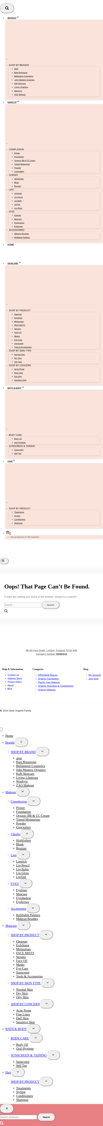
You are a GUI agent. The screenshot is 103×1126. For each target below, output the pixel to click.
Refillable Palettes (22, 237)
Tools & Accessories (23, 347)
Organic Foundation (48, 678)
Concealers (19, 171)
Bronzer (17, 186)
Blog (10, 688)
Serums (17, 329)
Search (46, 1117)
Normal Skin (19, 354)
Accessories (18, 908)
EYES (15, 884)
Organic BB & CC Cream (24, 160)
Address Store (15, 678)
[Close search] (7, 1108)
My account (95, 675)
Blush (16, 182)
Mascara (18, 219)
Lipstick (21, 861)
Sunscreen (18, 343)
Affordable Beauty (48, 675)
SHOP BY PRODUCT (25, 935)
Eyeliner (17, 215)
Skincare (11, 925)
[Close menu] (1, 729)
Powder (17, 168)
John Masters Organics (24, 80)
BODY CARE (20, 1038)
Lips (13, 855)
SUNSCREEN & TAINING (29, 1055)
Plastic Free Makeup (49, 682)
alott (16, 69)
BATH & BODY (16, 1029)
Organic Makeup (47, 689)
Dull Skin (18, 376)
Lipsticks (18, 193)
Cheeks (15, 834)
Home (11, 244)
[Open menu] (4, 561)
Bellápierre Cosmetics (23, 76)
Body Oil (18, 439)
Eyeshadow (19, 223)
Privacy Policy (15, 681)
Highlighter (19, 179)
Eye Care (18, 340)
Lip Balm (18, 201)
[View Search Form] (7, 8)
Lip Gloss (18, 208)
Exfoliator (18, 318)
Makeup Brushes (21, 234)
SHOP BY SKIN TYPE (26, 983)
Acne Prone (19, 369)
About (11, 685)
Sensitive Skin (20, 380)
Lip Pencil (18, 197)
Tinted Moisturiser (22, 164)
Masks (17, 336)
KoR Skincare (20, 83)
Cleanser (18, 314)
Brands (9, 742)
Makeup (10, 792)
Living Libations (21, 87)
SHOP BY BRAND (23, 752)
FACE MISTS (19, 325)
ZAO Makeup (20, 94)
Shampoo (18, 523)
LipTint (17, 204)
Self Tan (17, 453)
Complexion (19, 801)
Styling (17, 516)
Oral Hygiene (20, 442)
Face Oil (17, 332)
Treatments (19, 512)
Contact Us (13, 674)
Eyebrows (18, 226)
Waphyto (18, 91)
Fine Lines (18, 373)
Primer (17, 153)
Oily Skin (18, 362)
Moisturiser (19, 321)
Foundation (19, 157)
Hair (8, 1072)
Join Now (94, 678)
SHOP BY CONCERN (25, 1004)
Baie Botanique (20, 72)
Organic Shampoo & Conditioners (56, 686)
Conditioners (19, 519)
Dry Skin (18, 358)
